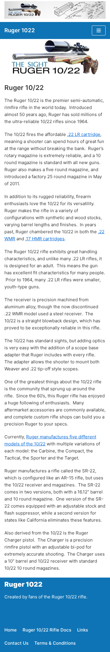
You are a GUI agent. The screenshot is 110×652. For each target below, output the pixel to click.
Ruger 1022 (23, 584)
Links (82, 630)
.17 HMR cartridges (45, 238)
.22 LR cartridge (83, 134)
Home (10, 630)
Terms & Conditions (55, 643)
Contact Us (16, 643)
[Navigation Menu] (99, 30)
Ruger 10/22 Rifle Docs (47, 630)
